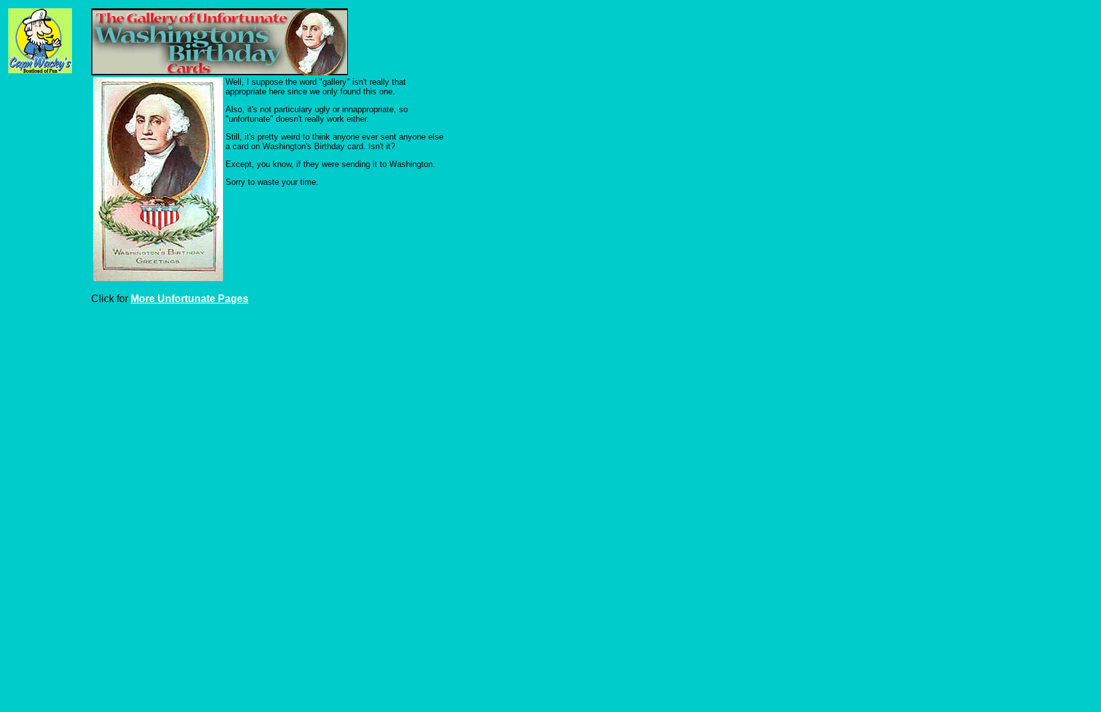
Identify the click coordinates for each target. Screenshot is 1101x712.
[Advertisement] (46, 160)
